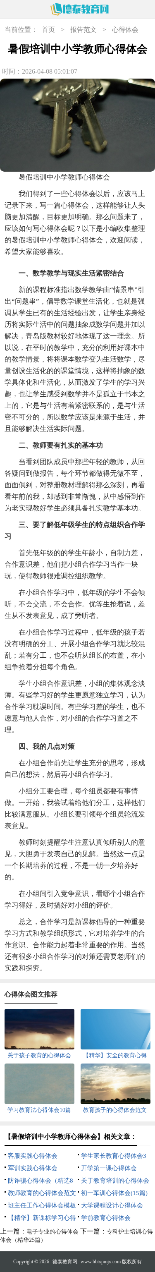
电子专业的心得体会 (52, 1232)
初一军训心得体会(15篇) (114, 1193)
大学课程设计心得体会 (112, 1205)
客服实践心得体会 (32, 1155)
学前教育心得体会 (106, 1218)
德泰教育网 (64, 1262)
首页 (48, 29)
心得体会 (125, 29)
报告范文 (83, 29)
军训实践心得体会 (32, 1168)
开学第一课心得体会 (109, 1168)
